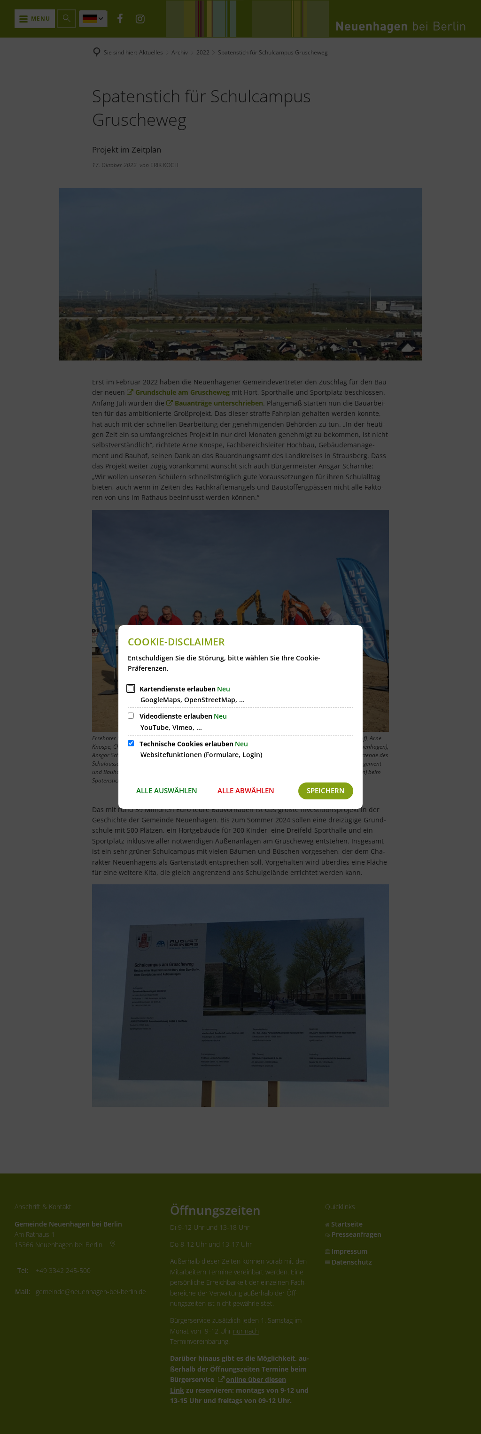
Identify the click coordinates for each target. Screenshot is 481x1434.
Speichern (326, 790)
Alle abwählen (245, 790)
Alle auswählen (166, 790)
